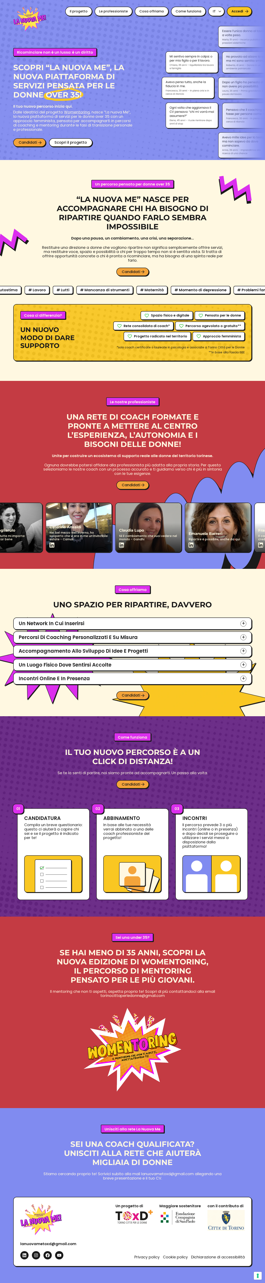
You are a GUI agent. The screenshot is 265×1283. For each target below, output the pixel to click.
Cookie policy (175, 1257)
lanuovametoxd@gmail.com (167, 1173)
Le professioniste (113, 11)
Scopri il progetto (70, 142)
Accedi (237, 11)
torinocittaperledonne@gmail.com (132, 995)
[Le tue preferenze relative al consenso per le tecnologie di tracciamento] (258, 1276)
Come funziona (188, 11)
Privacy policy (147, 1257)
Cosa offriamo (151, 11)
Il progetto (79, 11)
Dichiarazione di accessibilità (218, 1257)
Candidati (28, 142)
